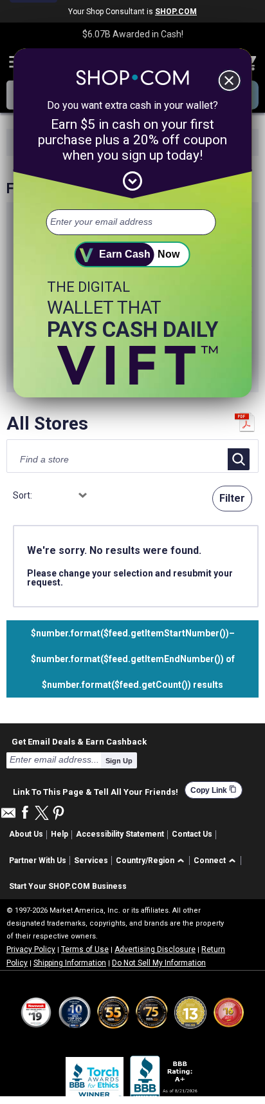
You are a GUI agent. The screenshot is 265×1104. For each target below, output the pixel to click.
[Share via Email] (8, 816)
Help (59, 834)
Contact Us (192, 834)
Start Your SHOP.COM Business (68, 886)
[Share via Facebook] (25, 813)
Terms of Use (85, 949)
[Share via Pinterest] (58, 814)
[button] (152, 861)
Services (91, 860)
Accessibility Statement (120, 834)
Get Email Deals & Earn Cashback (79, 741)
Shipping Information (69, 962)
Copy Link (213, 790)
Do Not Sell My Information (159, 962)
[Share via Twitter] (42, 814)
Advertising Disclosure (155, 949)
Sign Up (118, 761)
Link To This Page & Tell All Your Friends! (95, 790)
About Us (26, 834)
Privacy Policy (30, 949)
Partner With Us (37, 860)
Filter (232, 498)
